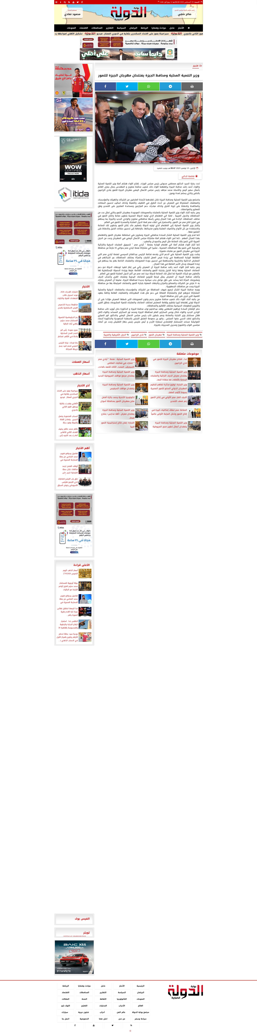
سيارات (65, 1012)
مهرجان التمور (155, 335)
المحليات (103, 1006)
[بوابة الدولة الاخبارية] (74, 957)
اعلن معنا (103, 1019)
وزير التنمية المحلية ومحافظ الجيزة (183, 335)
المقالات (65, 999)
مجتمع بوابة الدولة (140, 1012)
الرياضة (144, 28)
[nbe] (128, 54)
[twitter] (78, 2)
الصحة (84, 999)
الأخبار (181, 28)
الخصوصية (84, 1019)
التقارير (110, 28)
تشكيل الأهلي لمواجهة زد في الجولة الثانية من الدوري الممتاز (81, 34)
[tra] (73, 261)
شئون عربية (83, 1012)
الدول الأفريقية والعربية (115, 335)
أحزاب (102, 1012)
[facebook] (82, 2)
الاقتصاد (83, 28)
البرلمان (133, 28)
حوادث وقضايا (159, 28)
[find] (65, 2)
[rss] (69, 2)
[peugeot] (73, 159)
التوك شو (65, 1006)
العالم (140, 1006)
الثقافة (103, 999)
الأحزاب (122, 1006)
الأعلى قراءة (81, 565)
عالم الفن (121, 1012)
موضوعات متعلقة (188, 353)
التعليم (84, 1006)
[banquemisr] (128, 42)
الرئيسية (140, 986)
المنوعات (71, 28)
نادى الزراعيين (137, 335)
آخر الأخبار (83, 385)
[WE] (73, 114)
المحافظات (97, 28)
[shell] (73, 80)
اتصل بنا (65, 1019)
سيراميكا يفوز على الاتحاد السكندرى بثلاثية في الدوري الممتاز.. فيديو (164, 34)
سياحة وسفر (140, 1019)
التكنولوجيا (122, 999)
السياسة (121, 28)
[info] (60, 2)
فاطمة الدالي (188, 176)
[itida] (73, 194)
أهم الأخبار (83, 448)
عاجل (172, 28)
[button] (58, 957)
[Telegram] (170, 86)
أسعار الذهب (81, 373)
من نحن (121, 1019)
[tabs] (56, 2)
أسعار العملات (81, 361)
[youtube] (73, 2)
